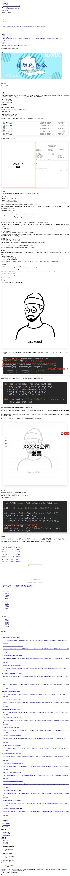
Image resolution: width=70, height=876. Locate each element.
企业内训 (5, 37)
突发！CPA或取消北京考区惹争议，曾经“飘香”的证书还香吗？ (19, 585)
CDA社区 (5, 4)
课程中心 (5, 21)
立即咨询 (66, 433)
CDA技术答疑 (11, 6)
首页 (4, 19)
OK (1, 874)
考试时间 (7, 605)
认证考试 (5, 34)
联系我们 (5, 10)
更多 (2, 634)
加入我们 (5, 842)
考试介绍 (7, 594)
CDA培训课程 (6, 823)
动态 (4, 40)
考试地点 (7, 598)
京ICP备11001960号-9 (60, 869)
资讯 (4, 38)
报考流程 (7, 604)
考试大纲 (7, 595)
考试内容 (7, 596)
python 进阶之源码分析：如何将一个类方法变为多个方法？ (18, 586)
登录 (3, 43)
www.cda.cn (14, 869)
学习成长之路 (6, 833)
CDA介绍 (5, 840)
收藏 (2, 52)
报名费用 (7, 606)
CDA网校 (5, 3)
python (2, 563)
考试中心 (5, 1)
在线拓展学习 (6, 835)
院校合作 (5, 35)
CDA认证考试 (6, 825)
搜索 (14, 42)
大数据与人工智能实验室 (10, 8)
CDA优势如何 (6, 832)
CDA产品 (5, 7)
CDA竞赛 (5, 6)
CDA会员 (17, 6)
